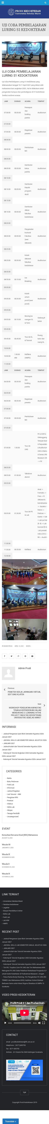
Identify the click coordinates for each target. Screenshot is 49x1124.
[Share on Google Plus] (18, 656)
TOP (24, 1092)
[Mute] (39, 1023)
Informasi (10, 788)
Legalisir (6, 908)
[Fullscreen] (43, 1023)
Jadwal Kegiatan (13, 791)
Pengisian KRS (12, 797)
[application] (24, 1013)
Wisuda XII (6, 845)
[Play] (5, 1023)
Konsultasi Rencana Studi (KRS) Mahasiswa (20, 835)
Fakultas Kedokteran (11, 904)
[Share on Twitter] (11, 656)
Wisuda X (6, 864)
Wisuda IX (6, 874)
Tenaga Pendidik (13, 813)
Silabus (10, 804)
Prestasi (10, 801)
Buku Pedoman (13, 781)
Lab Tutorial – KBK (14, 794)
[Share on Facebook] (4, 656)
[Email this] (32, 656)
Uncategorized (12, 817)
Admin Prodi (24, 668)
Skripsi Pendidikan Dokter (12, 911)
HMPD (5, 923)
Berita (28, 646)
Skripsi (9, 810)
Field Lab (10, 785)
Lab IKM (6, 920)
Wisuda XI (6, 854)
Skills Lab (11, 807)
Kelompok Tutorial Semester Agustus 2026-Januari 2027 (24, 759)
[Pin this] (25, 656)
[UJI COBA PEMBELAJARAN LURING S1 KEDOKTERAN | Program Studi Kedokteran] (24, 11)
